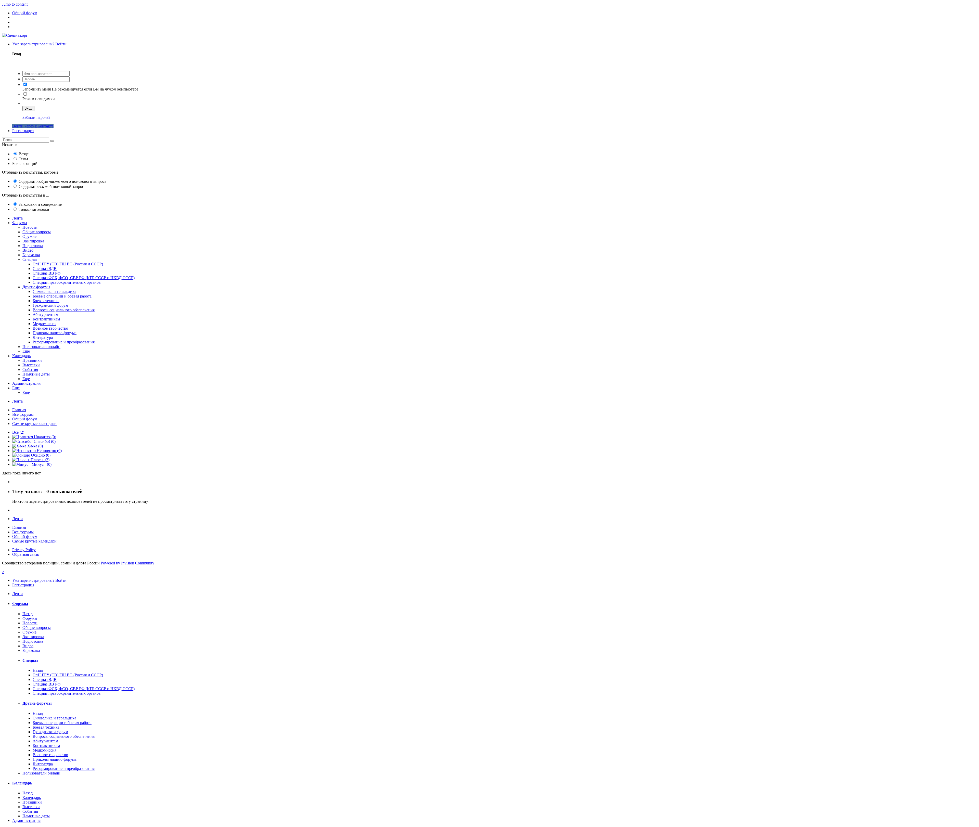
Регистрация (23, 130)
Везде (24, 154)
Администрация (26, 383)
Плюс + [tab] (39, 460)
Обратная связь (25, 554)
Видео (27, 250)
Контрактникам (46, 319)
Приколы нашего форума (54, 333)
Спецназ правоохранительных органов (67, 282)
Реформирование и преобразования (64, 342)
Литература (43, 337)
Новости (29, 227)
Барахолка (31, 255)
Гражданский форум (50, 305)
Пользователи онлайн (41, 346)
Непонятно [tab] (49, 450)
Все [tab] (18, 432)
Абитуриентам (45, 314)
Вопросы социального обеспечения (64, 310)
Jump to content (15, 4)
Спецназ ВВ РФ (47, 273)
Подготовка (32, 245)
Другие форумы (36, 287)
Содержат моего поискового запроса (62, 181)
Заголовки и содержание (40, 204)
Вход (28, 108)
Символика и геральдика (54, 291)
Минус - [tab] (41, 464)
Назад (27, 614)
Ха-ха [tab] (34, 446)
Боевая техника (46, 301)
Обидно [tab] (40, 455)
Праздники (32, 360)
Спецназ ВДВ (45, 268)
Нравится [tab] (44, 437)
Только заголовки (34, 209)
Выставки (31, 365)
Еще (26, 351)
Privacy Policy (24, 550)
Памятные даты (36, 374)
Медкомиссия (44, 323)
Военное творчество (50, 328)
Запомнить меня (36, 89)
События (30, 369)
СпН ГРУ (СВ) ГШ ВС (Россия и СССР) (68, 264)
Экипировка (33, 241)
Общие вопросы (36, 232)
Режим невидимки (38, 99)
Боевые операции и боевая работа (62, 296)
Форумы (19, 223)
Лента (17, 218)
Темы (23, 159)
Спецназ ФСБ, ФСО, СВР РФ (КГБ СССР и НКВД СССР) (84, 278)
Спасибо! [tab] (44, 441)
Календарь (21, 356)
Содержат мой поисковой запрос (51, 186)
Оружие (29, 236)
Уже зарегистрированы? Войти (40, 44)
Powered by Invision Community (127, 563)
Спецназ (29, 259)
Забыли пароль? (36, 117)
